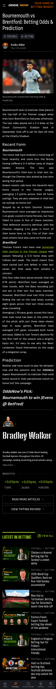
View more (8, 465)
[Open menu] (4, 5)
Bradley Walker (18, 45)
